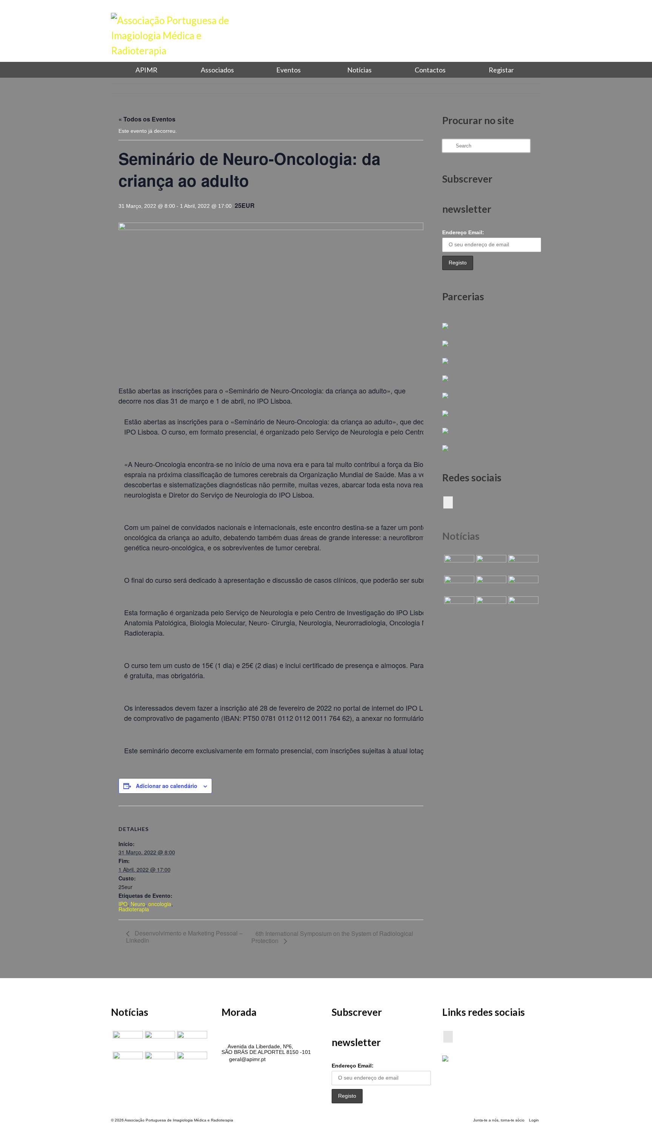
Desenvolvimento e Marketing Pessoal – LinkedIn (184, 937)
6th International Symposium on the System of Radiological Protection (332, 937)
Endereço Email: (463, 232)
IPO (123, 904)
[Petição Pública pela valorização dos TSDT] (458, 564)
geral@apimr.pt (247, 1059)
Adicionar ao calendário (166, 785)
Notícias (461, 536)
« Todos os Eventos (146, 119)
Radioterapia (133, 909)
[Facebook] (448, 502)
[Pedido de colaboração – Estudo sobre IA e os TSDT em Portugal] (458, 605)
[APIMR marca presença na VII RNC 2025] (522, 605)
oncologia (159, 904)
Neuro (138, 904)
